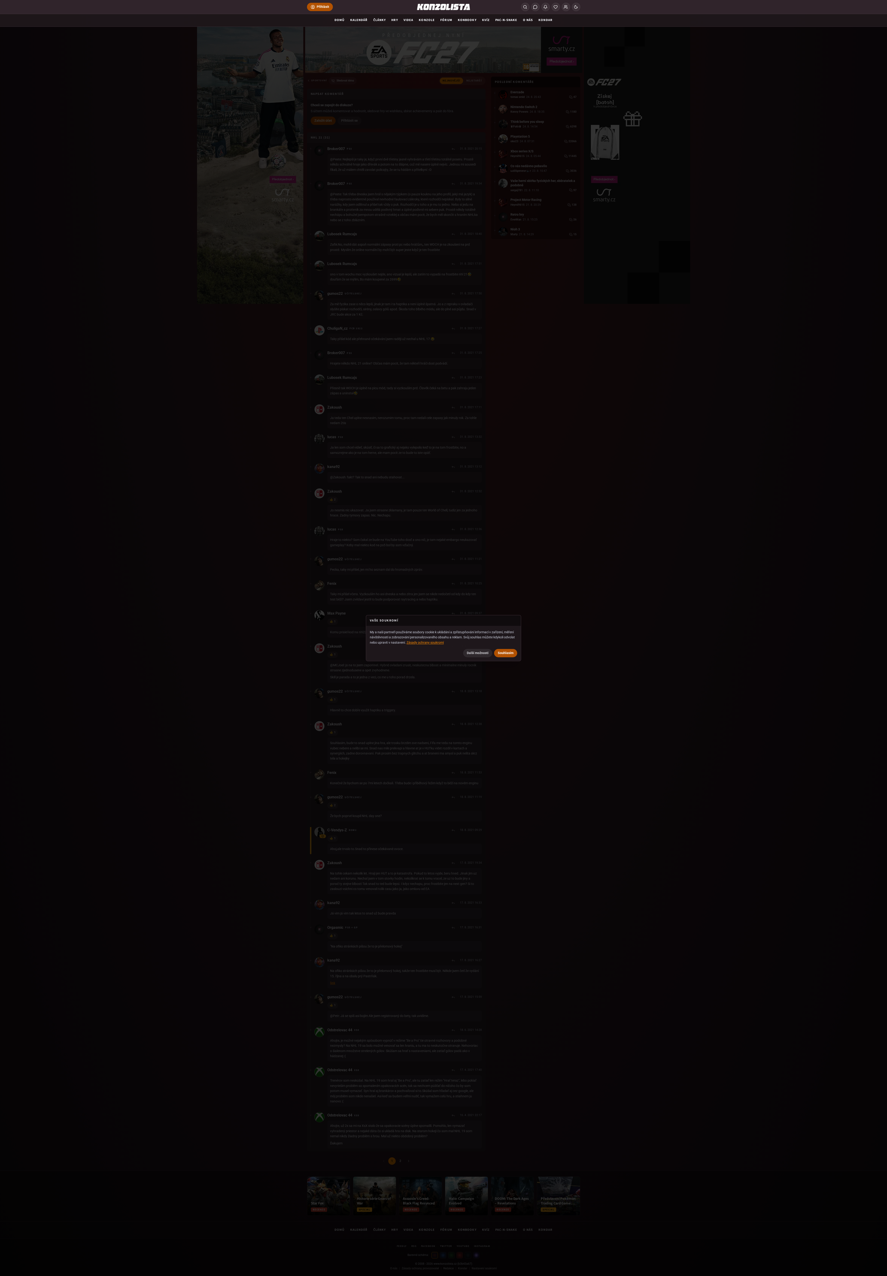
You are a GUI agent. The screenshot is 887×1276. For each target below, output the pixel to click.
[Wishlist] (556, 7)
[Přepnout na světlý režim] (576, 7)
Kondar (545, 20)
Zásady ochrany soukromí (425, 642)
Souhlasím (505, 653)
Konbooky (467, 20)
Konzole (427, 20)
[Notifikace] (545, 7)
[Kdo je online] (566, 7)
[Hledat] (525, 7)
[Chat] (535, 7)
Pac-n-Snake (506, 20)
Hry (394, 20)
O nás (528, 20)
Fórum (446, 20)
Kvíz (486, 20)
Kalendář (359, 20)
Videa (408, 20)
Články (379, 20)
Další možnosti (478, 653)
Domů (339, 20)
